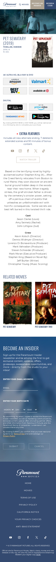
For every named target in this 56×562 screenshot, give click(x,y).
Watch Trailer (28, 159)
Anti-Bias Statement (28, 526)
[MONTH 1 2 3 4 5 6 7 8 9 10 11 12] (8, 410)
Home (28, 483)
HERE (38, 555)
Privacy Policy (9, 436)
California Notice (28, 512)
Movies (25, 5)
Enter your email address (18, 379)
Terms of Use (19, 434)
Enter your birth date (16, 401)
